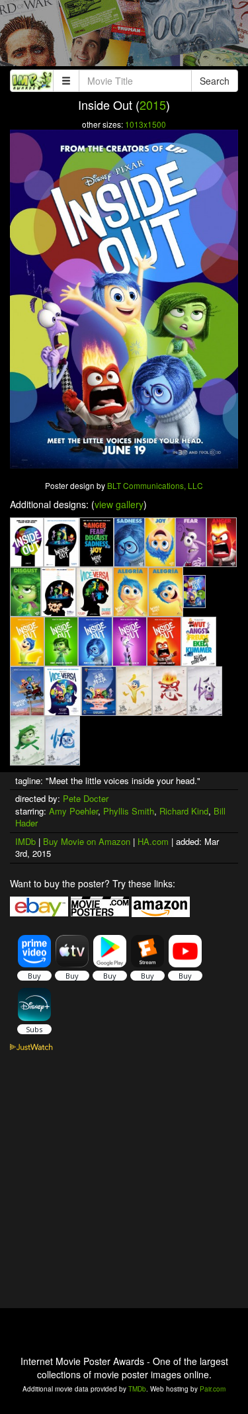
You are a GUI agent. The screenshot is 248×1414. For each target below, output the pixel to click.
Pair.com (213, 1388)
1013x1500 (145, 124)
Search (214, 80)
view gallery (119, 504)
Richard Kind (183, 811)
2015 (153, 104)
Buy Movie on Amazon (86, 841)
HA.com (153, 841)
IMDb (25, 841)
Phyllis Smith (128, 811)
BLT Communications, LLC (155, 485)
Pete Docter (85, 798)
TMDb (137, 1388)
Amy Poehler (73, 811)
